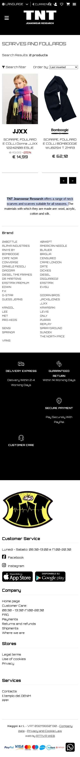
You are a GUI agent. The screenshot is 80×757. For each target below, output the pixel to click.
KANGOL (8, 307)
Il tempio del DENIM (16, 696)
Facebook (16, 557)
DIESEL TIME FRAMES (17, 274)
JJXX (43, 303)
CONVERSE (10, 262)
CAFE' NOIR (10, 258)
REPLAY (45, 324)
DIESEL (45, 274)
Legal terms (11, 654)
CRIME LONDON (51, 262)
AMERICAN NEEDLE (53, 246)
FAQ (5, 614)
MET (5, 315)
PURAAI (45, 320)
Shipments (10, 628)
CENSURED (48, 258)
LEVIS (44, 311)
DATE (44, 266)
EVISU (44, 287)
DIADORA (8, 270)
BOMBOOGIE (10, 254)
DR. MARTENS (11, 278)
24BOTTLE (9, 241)
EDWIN (6, 287)
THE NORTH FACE (52, 336)
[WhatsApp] (70, 750)
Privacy (8, 663)
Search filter (15, 67)
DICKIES (45, 270)
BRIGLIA (45, 254)
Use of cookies (14, 659)
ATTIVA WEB (45, 735)
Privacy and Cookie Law (44, 731)
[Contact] (60, 4)
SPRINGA (8, 332)
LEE (5, 311)
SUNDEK (46, 332)
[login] (54, 4)
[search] (48, 4)
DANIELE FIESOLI (14, 266)
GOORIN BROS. (50, 295)
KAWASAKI (47, 307)
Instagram (16, 566)
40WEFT (46, 241)
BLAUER (46, 250)
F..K (4, 291)
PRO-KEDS (9, 320)
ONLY (43, 315)
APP (5, 700)
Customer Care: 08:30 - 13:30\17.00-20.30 (23, 608)
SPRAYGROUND (51, 328)
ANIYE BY (8, 250)
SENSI (6, 328)
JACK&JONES (50, 299)
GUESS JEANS (12, 299)
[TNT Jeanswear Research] (40, 24)
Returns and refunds (19, 623)
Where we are (13, 633)
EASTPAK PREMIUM (15, 283)
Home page (11, 601)
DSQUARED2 (49, 278)
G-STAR (7, 295)
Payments (10, 619)
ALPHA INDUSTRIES (16, 246)
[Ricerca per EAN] (73, 4)
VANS (6, 340)
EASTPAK (47, 283)
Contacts (9, 691)
